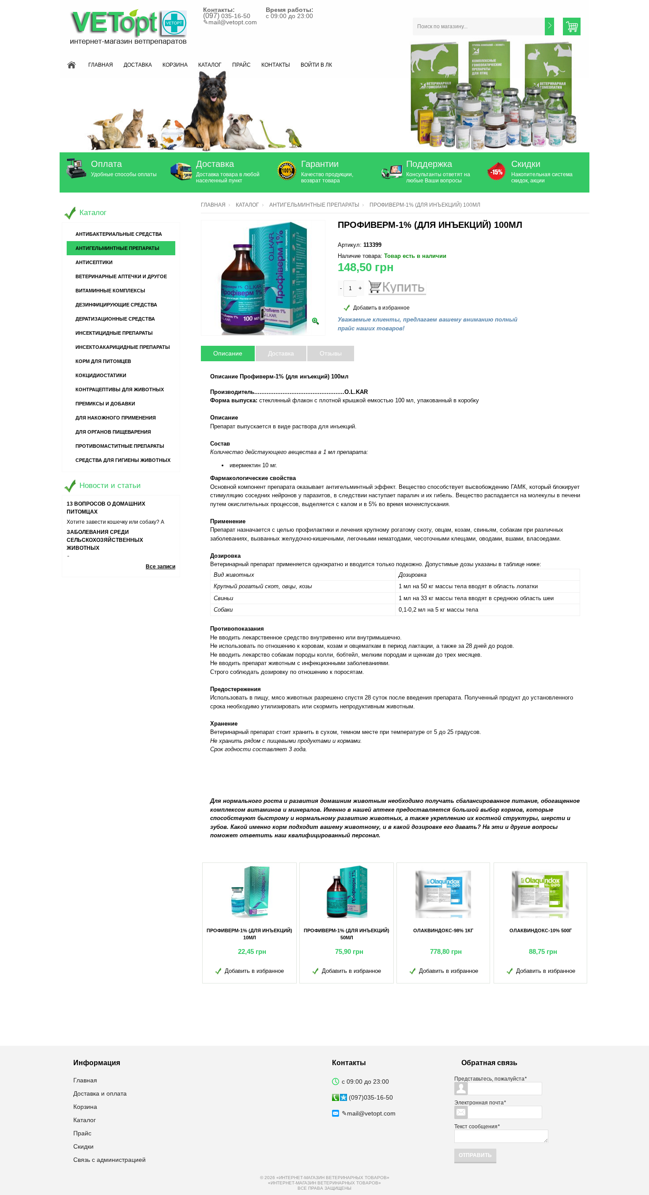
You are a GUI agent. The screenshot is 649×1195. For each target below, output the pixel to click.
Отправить (475, 1155)
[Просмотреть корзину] (572, 26)
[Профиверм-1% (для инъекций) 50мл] (346, 891)
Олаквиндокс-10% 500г (540, 930)
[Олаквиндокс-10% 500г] (540, 891)
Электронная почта (480, 1103)
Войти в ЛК (316, 65)
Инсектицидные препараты (114, 333)
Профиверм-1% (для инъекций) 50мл (346, 934)
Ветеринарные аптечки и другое (121, 276)
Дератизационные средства (115, 318)
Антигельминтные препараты (314, 205)
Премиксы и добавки (105, 403)
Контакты (275, 65)
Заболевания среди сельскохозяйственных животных (105, 540)
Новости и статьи (110, 485)
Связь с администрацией (109, 1159)
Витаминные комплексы (110, 290)
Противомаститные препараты (119, 446)
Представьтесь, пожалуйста (490, 1079)
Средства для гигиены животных (122, 460)
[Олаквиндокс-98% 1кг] (443, 891)
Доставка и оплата (100, 1093)
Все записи (160, 566)
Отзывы (331, 353)
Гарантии (320, 164)
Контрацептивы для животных (119, 389)
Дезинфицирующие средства (116, 304)
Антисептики (94, 262)
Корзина (175, 65)
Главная (100, 65)
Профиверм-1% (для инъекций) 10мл (249, 934)
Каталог (210, 65)
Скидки (525, 164)
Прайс (241, 65)
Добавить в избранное (381, 308)
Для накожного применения (115, 417)
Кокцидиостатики (100, 375)
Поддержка (429, 164)
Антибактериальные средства (118, 234)
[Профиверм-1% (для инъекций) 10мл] (249, 891)
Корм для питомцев (103, 361)
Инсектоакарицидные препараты (122, 347)
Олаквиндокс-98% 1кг (443, 930)
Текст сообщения (477, 1126)
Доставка (138, 65)
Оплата (106, 164)
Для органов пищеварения (113, 432)
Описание (227, 353)
